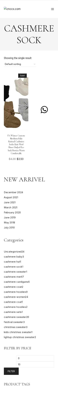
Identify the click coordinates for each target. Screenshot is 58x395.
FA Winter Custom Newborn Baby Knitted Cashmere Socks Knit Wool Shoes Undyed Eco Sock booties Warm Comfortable (16, 144)
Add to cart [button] (16, 167)
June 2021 (9, 202)
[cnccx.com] (20, 9)
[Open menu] (52, 9)
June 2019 (10, 217)
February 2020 (12, 212)
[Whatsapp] (44, 110)
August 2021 (11, 197)
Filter (11, 371)
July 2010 (9, 227)
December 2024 (13, 192)
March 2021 (10, 207)
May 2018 (9, 222)
